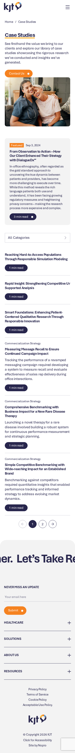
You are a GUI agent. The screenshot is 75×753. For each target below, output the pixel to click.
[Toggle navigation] (67, 7)
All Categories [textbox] (19, 238)
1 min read (16, 268)
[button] (33, 524)
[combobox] (37, 238)
